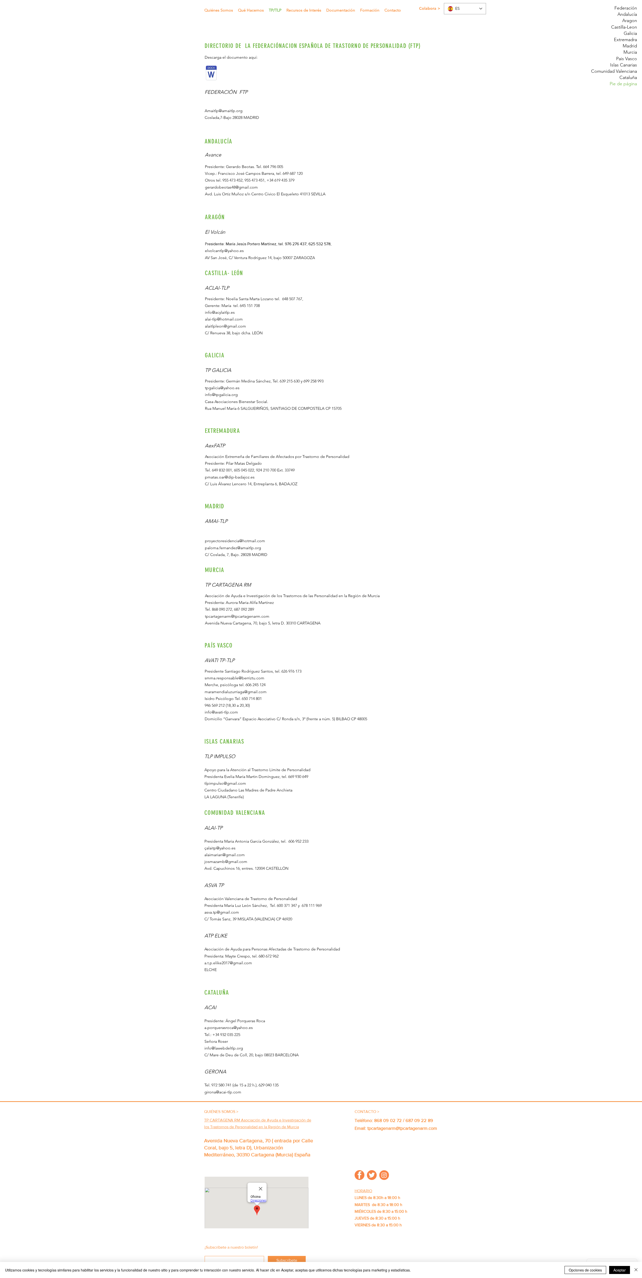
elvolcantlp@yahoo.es (224, 250)
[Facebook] (359, 1175)
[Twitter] (372, 1175)
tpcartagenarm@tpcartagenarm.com (237, 616)
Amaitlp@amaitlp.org (224, 110)
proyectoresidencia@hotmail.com (235, 540)
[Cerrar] (636, 1270)
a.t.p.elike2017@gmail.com (228, 963)
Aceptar (619, 1269)
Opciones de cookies (585, 1269)
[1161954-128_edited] (384, 1175)
